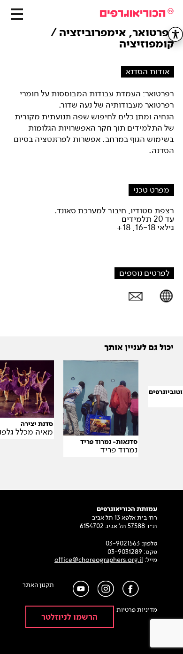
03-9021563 (123, 543)
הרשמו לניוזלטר (69, 617)
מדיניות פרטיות (136, 610)
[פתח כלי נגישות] (175, 34)
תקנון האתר (38, 585)
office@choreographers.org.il (98, 559)
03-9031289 (124, 551)
